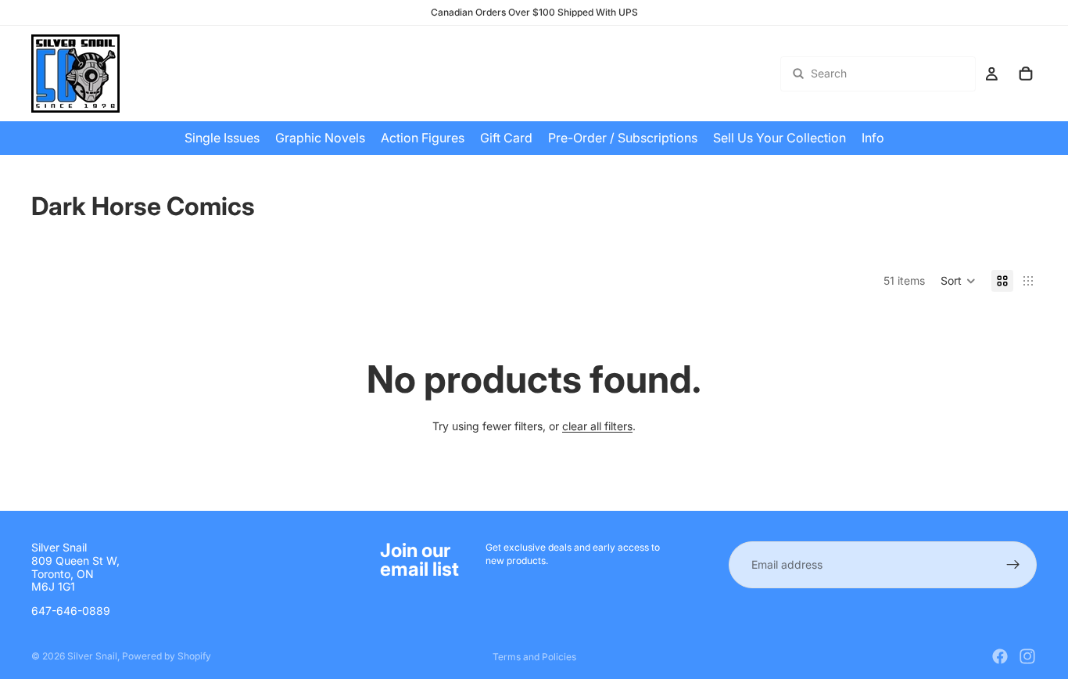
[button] (958, 281)
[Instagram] (1027, 656)
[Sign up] (1013, 564)
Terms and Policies (534, 657)
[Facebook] (1000, 656)
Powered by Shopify (166, 656)
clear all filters (597, 426)
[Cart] (1026, 73)
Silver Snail (92, 656)
